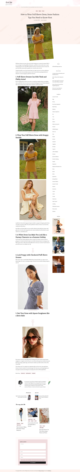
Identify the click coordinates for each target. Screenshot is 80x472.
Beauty (53, 101)
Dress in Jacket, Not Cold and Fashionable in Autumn (33, 424)
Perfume (53, 154)
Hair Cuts (54, 131)
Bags (53, 99)
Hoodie (53, 136)
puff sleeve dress (28, 373)
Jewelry (53, 139)
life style (53, 146)
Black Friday (54, 106)
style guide (33, 373)
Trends (22, 423)
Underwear (54, 198)
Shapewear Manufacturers (56, 166)
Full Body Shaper (55, 129)
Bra (53, 114)
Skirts (53, 174)
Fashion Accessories (55, 124)
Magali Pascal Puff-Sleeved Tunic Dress (33, 132)
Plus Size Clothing (55, 159)
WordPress (49, 470)
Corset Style (9, 2)
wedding (53, 203)
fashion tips (22, 373)
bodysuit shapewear (55, 111)
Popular (32, 420)
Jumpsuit (54, 141)
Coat (34, 419)
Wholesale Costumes (55, 206)
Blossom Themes (41, 470)
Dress (29, 420)
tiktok (53, 193)
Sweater (53, 186)
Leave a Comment (44, 20)
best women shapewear (56, 104)
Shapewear (18, 423)
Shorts (53, 171)
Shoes (53, 169)
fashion (53, 121)
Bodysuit (53, 109)
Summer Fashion (55, 181)
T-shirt (53, 191)
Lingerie (53, 149)
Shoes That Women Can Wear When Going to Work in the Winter (44, 431)
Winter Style (41, 427)
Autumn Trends (30, 419)
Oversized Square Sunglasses (32, 320)
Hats (53, 134)
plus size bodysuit (55, 156)
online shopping (55, 151)
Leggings (54, 144)
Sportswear (54, 176)
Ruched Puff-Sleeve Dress (33, 324)
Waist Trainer (54, 201)
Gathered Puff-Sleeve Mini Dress (32, 310)
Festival (53, 126)
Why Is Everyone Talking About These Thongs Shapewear (21, 428)
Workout (53, 211)
